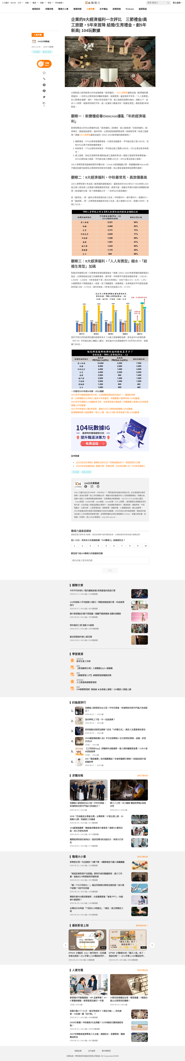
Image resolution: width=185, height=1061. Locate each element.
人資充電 (90, 9)
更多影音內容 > (142, 925)
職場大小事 (63, 9)
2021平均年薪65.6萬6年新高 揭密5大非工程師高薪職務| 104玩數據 (103, 409)
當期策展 (143, 9)
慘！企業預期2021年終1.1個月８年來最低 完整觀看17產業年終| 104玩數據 (106, 398)
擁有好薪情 (47, 52)
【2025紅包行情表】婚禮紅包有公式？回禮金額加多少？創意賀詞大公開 (107, 462)
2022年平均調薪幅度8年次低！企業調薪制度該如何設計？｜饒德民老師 (103, 395)
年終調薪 (36, 52)
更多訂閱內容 (142, 775)
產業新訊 (36, 9)
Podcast (130, 9)
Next (152, 945)
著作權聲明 (106, 1051)
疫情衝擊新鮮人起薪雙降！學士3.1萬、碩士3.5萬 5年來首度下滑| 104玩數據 (105, 412)
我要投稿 (78, 1051)
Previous (65, 945)
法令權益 (104, 9)
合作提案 (91, 1051)
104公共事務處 (43, 41)
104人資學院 (122, 93)
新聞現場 (117, 9)
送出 (110, 570)
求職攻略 (49, 9)
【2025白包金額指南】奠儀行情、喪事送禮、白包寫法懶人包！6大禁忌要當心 (110, 466)
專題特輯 (77, 9)
